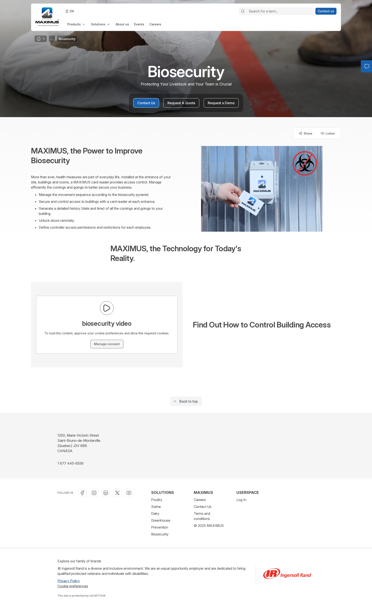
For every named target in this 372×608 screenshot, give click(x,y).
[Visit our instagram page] (94, 493)
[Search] (243, 11)
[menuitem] (76, 24)
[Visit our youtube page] (129, 493)
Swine (156, 506)
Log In (241, 500)
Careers (200, 500)
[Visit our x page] (117, 493)
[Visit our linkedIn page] (106, 493)
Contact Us (202, 506)
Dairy (155, 513)
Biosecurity (160, 534)
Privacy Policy (68, 581)
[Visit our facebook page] (82, 493)
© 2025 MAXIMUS (209, 525)
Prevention (159, 527)
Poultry (156, 500)
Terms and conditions (202, 516)
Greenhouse (160, 520)
